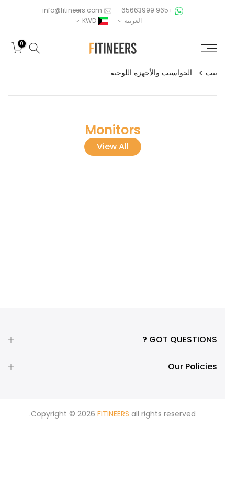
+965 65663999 (146, 10)
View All (113, 147)
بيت (211, 72)
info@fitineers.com (72, 10)
